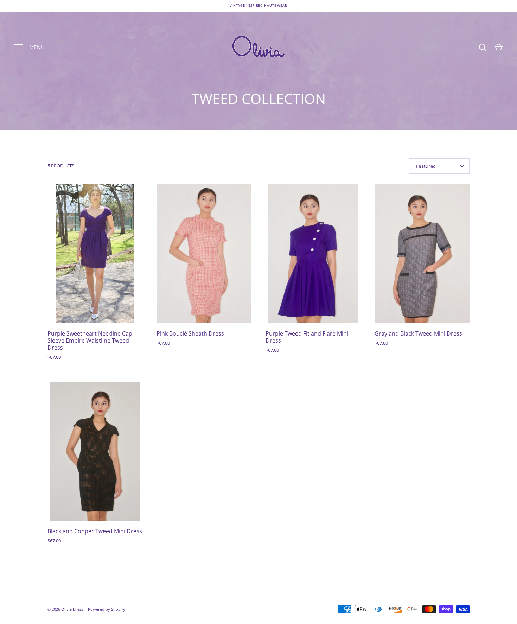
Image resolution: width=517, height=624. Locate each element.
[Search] (482, 47)
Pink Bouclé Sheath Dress (190, 333)
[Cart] (498, 47)
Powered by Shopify (106, 609)
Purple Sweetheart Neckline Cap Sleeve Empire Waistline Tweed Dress (89, 340)
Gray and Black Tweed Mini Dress (418, 333)
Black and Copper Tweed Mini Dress (94, 531)
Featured (426, 166)
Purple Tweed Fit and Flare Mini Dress (307, 337)
